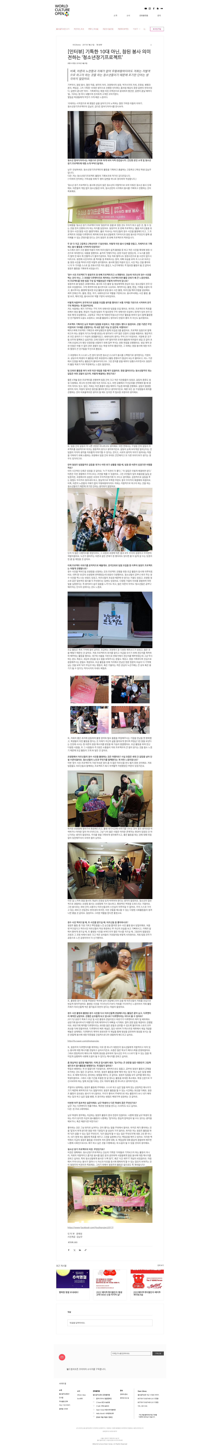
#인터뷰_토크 (79, 29)
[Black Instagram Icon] (149, 8)
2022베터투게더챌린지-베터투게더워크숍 (147, 1293)
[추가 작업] (151, 44)
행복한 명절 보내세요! (69, 1292)
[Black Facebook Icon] (153, 8)
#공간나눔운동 (108, 29)
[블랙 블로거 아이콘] (157, 8)
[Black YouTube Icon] (145, 8)
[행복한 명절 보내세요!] (72, 1279)
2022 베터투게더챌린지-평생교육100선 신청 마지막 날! (109, 1293)
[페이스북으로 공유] (69, 1250)
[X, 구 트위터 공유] (74, 1250)
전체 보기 (160, 1265)
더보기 (135, 29)
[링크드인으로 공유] (80, 1250)
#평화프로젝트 (123, 29)
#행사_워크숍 (93, 29)
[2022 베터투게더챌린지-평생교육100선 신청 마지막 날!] (110, 1279)
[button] (115, 16)
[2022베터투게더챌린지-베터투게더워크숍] (147, 1279)
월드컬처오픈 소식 (62, 29)
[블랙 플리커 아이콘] (161, 8)
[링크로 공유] (85, 1250)
